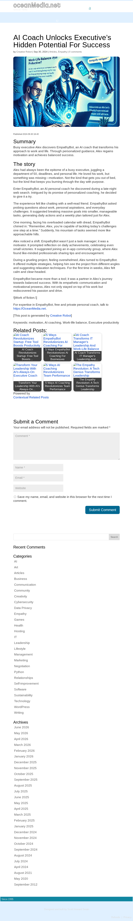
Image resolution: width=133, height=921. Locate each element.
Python (19, 672)
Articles (53, 51)
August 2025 (23, 785)
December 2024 (25, 832)
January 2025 (23, 826)
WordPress (22, 707)
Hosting (19, 631)
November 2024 (25, 838)
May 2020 (21, 878)
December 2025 (25, 762)
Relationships (23, 678)
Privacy (127, 917)
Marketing (21, 660)
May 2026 (21, 733)
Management (23, 654)
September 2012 (25, 884)
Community (22, 590)
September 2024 (25, 849)
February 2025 (24, 820)
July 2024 (21, 861)
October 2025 (23, 774)
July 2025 (21, 791)
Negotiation (22, 666)
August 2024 (23, 855)
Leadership (22, 643)
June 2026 (21, 727)
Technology (22, 701)
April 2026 (21, 739)
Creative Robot (24, 51)
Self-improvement (26, 683)
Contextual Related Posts (31, 397)
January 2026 (23, 756)
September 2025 (25, 779)
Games (19, 619)
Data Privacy (23, 608)
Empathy (62, 51)
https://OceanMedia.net (29, 308)
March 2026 (22, 745)
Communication (25, 584)
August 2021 (23, 872)
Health (18, 625)
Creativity (20, 596)
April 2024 (21, 867)
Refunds (115, 917)
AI (15, 561)
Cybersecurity (23, 602)
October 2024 (23, 843)
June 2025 (21, 797)
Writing (19, 712)
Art (16, 567)
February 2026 (24, 750)
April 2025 (21, 808)
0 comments (75, 51)
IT (15, 637)
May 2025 (21, 803)
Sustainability (23, 695)
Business (20, 579)
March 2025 (22, 814)
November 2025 (25, 768)
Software (20, 689)
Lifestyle (20, 648)
